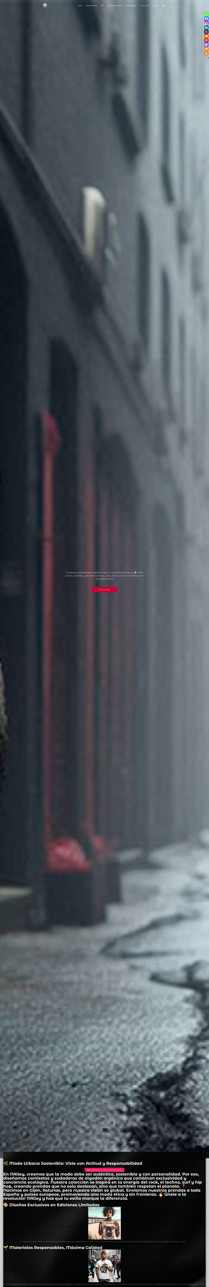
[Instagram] (206, 23)
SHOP (102, 5)
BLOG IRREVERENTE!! (114, 5)
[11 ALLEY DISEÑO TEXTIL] (45, 5)
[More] (206, 53)
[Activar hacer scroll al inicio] (204, 1282)
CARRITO (156, 5)
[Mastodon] (206, 45)
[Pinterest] (206, 40)
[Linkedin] (206, 27)
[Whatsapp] (206, 14)
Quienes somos (91, 5)
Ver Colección (104, 589)
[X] (206, 32)
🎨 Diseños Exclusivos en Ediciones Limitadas (51, 1204)
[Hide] (208, 58)
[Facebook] (206, 18)
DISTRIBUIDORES (131, 5)
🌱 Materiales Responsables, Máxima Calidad (52, 1247)
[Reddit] (206, 36)
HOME (80, 5)
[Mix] (206, 49)
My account (144, 5)
